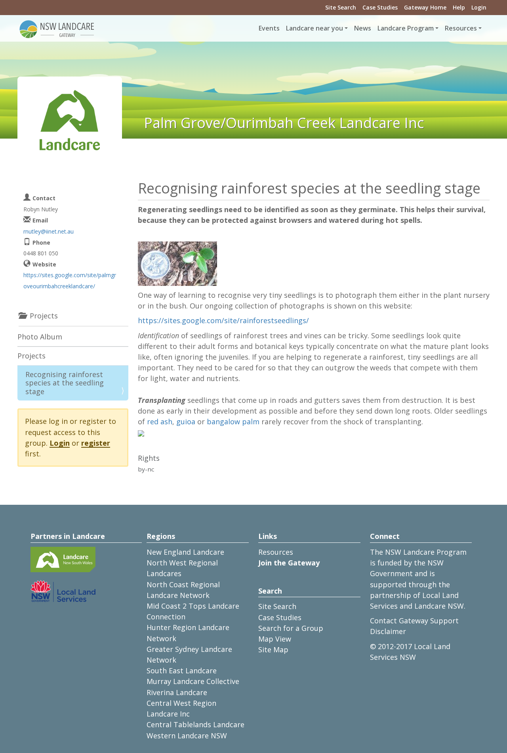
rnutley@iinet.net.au (48, 231)
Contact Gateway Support (414, 620)
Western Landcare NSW (187, 735)
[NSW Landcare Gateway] (57, 28)
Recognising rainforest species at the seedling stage (64, 383)
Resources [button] (461, 28)
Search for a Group (290, 628)
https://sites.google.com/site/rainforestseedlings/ (223, 320)
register (95, 443)
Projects (31, 355)
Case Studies (380, 7)
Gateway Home (425, 7)
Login (478, 7)
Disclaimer (388, 631)
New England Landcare (185, 552)
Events (269, 28)
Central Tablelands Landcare (195, 724)
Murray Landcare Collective (193, 681)
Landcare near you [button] (314, 28)
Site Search (340, 7)
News (362, 28)
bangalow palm (233, 421)
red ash (159, 421)
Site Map (273, 649)
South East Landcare (182, 670)
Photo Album (39, 336)
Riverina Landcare (177, 692)
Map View (274, 639)
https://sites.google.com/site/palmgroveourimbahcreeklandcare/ (69, 280)
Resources (275, 552)
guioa (185, 421)
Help (459, 7)
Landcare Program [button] (405, 28)
